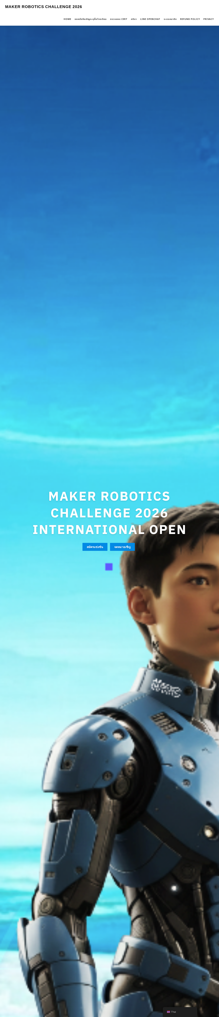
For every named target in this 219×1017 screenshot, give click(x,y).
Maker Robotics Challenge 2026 (43, 6)
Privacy (208, 19)
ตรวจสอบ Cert (118, 19)
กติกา (134, 19)
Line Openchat (150, 19)
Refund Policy (190, 19)
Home (67, 19)
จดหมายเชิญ (122, 538)
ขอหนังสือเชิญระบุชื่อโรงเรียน (91, 19)
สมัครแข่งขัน (95, 538)
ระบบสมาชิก (170, 19)
